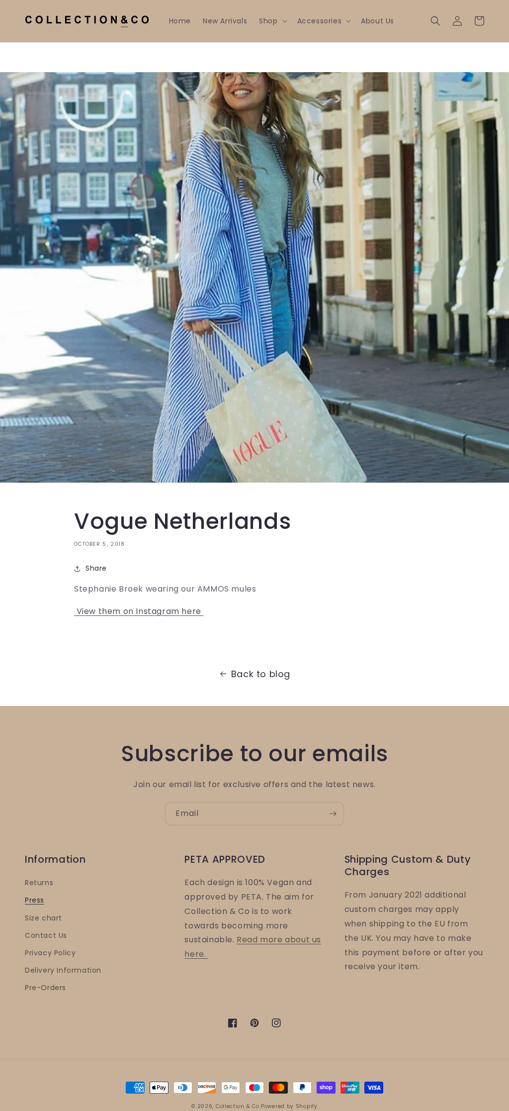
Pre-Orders (45, 988)
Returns (39, 883)
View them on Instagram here (138, 611)
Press (34, 900)
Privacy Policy (50, 953)
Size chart (43, 918)
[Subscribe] (332, 813)
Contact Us (46, 935)
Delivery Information (63, 970)
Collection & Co (238, 1106)
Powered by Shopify (289, 1106)
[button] (272, 20)
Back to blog (260, 674)
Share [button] (96, 568)
